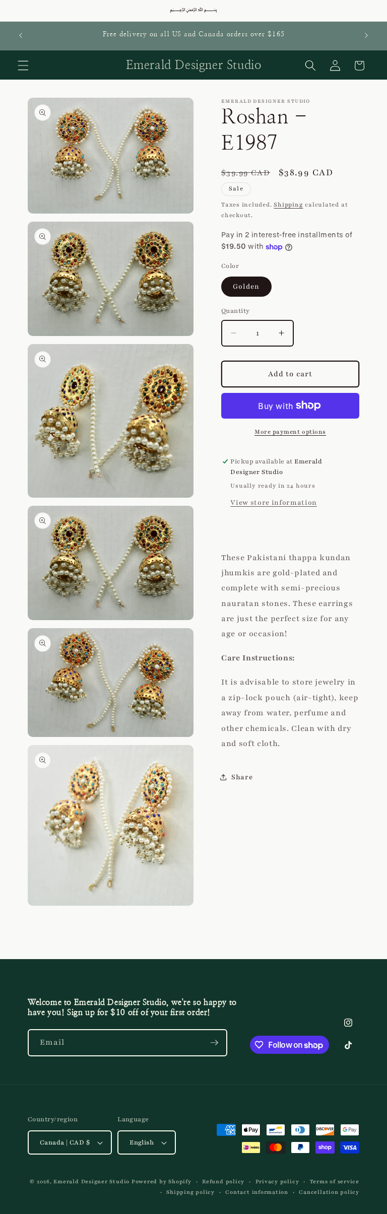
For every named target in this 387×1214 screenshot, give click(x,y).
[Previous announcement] (21, 36)
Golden (246, 286)
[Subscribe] (214, 1042)
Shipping (288, 204)
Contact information (256, 1192)
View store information (273, 502)
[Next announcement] (366, 36)
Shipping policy (190, 1192)
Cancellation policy (329, 1192)
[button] (23, 65)
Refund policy (223, 1181)
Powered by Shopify (161, 1181)
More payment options (290, 432)
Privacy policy (277, 1181)
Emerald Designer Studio (91, 1181)
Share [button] (241, 777)
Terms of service (334, 1181)
